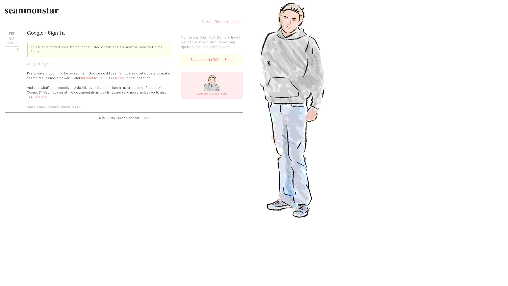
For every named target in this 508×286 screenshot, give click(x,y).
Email (229, 60)
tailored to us (91, 78)
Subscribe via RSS (205, 60)
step (121, 78)
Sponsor (221, 21)
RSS (146, 117)
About (206, 21)
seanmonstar (32, 9)
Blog (236, 21)
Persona (40, 97)
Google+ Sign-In (39, 64)
